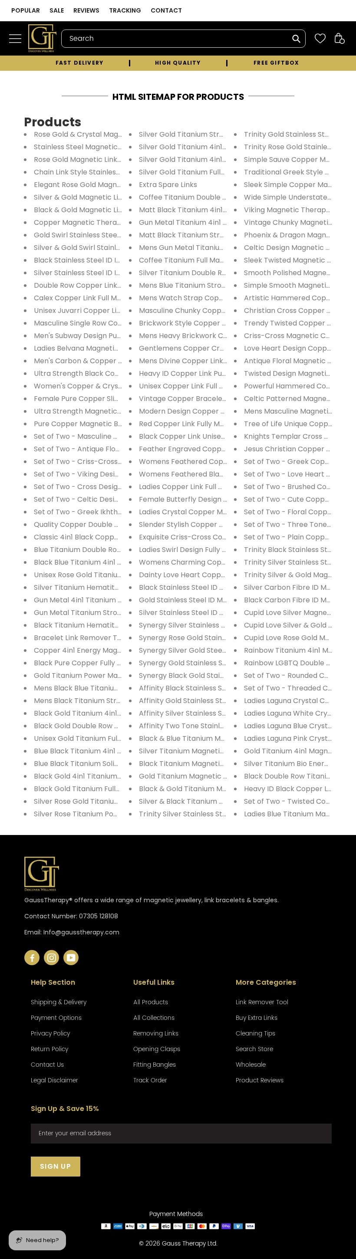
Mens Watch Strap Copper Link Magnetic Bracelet (225, 298)
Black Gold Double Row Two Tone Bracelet (106, 726)
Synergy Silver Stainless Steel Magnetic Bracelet (221, 625)
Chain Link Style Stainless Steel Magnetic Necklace (120, 172)
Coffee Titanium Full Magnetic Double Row (211, 260)
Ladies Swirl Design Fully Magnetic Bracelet (212, 550)
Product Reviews (259, 1080)
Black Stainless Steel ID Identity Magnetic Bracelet (120, 260)
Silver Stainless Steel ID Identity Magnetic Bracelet (120, 273)
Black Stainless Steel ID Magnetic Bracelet (211, 587)
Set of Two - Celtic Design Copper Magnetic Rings (119, 499)
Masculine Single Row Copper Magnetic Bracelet (117, 323)
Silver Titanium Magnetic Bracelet (197, 751)
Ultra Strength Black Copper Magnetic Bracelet (115, 373)
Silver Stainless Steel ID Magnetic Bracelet (211, 613)
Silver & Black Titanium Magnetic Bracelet (211, 801)
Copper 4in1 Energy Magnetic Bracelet (100, 650)
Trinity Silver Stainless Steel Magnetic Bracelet (218, 814)
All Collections (154, 1017)
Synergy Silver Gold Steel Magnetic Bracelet (214, 650)
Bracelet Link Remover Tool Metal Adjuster (106, 638)
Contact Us (47, 1064)
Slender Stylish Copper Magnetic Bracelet (211, 524)
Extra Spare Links (168, 185)
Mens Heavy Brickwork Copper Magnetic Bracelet (224, 336)
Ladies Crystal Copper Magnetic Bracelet (209, 512)
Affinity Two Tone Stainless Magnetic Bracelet (218, 726)
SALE (56, 10)
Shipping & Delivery (58, 1002)
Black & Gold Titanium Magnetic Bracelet (209, 789)
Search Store (254, 1049)
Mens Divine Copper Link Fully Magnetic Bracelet (222, 361)
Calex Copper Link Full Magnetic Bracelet (104, 298)
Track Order (150, 1080)
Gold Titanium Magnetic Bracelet (196, 776)
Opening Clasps (156, 1049)
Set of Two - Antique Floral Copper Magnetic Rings (120, 449)
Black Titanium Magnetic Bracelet (197, 764)
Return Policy (49, 1049)
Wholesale (251, 1064)
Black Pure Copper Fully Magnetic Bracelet (107, 663)
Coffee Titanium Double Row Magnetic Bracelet (220, 197)
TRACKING (125, 10)
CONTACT (166, 10)
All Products (150, 1002)
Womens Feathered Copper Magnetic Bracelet (220, 462)
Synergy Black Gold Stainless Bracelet (203, 675)
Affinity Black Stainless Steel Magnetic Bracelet (220, 688)
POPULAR (25, 10)
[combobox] (183, 39)
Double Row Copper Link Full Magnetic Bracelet (115, 285)
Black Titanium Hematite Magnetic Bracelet (109, 625)
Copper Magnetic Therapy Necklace (96, 222)
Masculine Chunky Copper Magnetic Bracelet (216, 311)
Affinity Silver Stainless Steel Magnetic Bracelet (220, 713)
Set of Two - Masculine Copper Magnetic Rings (114, 436)
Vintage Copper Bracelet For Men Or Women (216, 399)
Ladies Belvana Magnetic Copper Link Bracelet (113, 348)
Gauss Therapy (184, 1244)
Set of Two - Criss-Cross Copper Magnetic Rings (117, 462)
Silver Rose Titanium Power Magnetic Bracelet (113, 814)
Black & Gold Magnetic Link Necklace (97, 210)
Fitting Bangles (154, 1064)
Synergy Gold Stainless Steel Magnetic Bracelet (220, 663)
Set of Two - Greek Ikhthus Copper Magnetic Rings (121, 512)
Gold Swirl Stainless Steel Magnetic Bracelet (109, 235)
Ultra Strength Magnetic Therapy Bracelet (106, 411)
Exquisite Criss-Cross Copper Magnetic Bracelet (222, 537)
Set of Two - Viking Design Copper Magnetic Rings (120, 474)
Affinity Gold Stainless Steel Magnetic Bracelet (218, 701)
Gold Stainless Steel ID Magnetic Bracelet (209, 600)
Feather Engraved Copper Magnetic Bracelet (216, 449)
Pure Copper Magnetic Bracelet (88, 424)
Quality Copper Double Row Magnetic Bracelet (114, 524)
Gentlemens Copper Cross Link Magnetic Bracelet (225, 348)
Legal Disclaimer (54, 1080)
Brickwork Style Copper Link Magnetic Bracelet (219, 323)
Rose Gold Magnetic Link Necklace (92, 159)
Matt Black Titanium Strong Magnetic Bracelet (218, 235)
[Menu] (17, 38)
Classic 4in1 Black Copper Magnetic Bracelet (110, 537)
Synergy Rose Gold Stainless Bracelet (202, 638)
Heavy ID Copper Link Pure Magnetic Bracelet (217, 373)
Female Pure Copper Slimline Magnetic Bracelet (116, 399)
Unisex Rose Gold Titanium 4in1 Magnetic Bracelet (119, 575)
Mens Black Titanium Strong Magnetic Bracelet (114, 701)
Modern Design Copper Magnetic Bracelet (211, 411)
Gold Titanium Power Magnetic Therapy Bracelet (118, 675)
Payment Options (56, 1017)
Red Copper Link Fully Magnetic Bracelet (208, 424)
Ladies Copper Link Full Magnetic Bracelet (210, 487)
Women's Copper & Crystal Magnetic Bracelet (113, 386)
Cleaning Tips (255, 1033)
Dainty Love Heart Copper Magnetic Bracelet (216, 575)
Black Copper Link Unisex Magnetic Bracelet (214, 436)
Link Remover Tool (262, 1002)
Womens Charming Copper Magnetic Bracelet (219, 562)
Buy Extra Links (256, 1017)
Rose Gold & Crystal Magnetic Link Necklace (109, 134)
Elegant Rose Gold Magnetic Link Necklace (106, 185)
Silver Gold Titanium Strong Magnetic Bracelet (218, 134)
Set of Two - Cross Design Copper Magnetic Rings (119, 487)
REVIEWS (86, 10)
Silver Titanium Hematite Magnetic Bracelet (109, 587)
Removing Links (155, 1033)
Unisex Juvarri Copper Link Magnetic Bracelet (112, 311)
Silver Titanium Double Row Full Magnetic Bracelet (224, 273)
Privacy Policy (50, 1033)
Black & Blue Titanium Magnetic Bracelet (208, 738)
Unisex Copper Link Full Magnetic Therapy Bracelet (226, 386)
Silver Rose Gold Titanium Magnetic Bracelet (110, 801)
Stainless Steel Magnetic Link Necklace (100, 147)
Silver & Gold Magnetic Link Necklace (97, 197)
